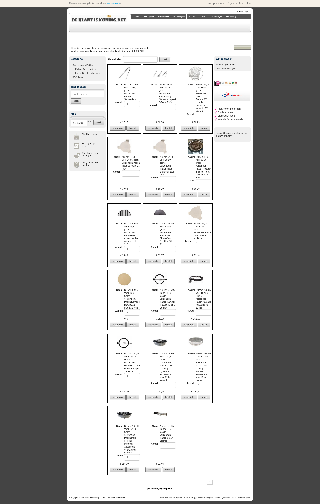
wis (89, 121)
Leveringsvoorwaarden (225, 497)
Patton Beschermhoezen (87, 73)
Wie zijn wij (148, 16)
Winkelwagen (216, 16)
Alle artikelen (114, 59)
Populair (192, 16)
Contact (203, 16)
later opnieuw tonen (216, 3)
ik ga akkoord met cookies (239, 3)
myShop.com (165, 489)
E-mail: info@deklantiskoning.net (198, 497)
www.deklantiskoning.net (171, 497)
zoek (98, 122)
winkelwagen (243, 12)
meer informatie (113, 3)
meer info (118, 128)
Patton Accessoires (85, 69)
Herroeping (231, 16)
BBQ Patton (78, 77)
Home (136, 16)
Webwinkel (163, 16)
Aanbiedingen (179, 16)
